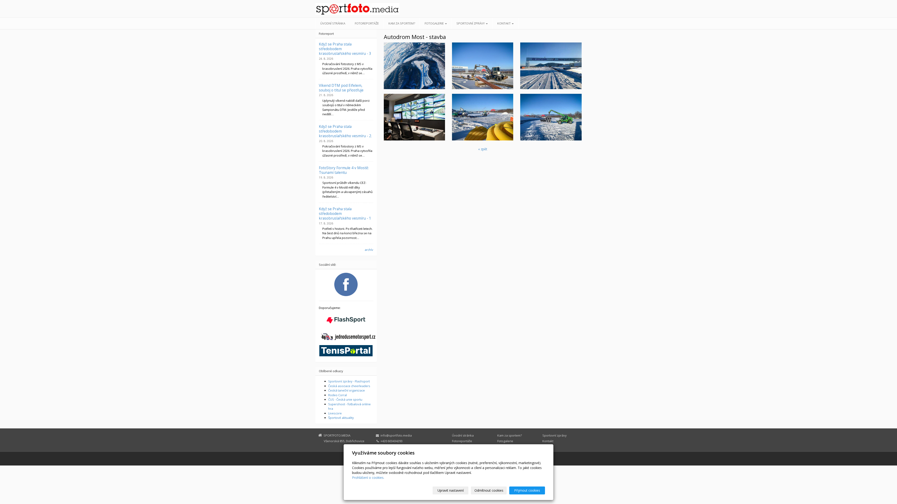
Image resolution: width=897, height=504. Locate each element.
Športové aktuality (341, 418)
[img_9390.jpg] (482, 65)
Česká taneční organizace (346, 390)
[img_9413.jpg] (550, 65)
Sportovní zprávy (470, 23)
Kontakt (504, 23)
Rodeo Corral (337, 395)
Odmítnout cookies (488, 490)
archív (369, 250)
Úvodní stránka (332, 23)
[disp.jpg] (414, 117)
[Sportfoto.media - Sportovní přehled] (357, 9)
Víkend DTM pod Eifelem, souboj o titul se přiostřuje (341, 88)
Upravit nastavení (451, 490)
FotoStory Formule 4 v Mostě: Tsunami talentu (344, 170)
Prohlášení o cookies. (368, 477)
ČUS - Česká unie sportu (345, 399)
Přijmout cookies (527, 490)
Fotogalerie (435, 23)
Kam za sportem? (401, 23)
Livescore (335, 413)
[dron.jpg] (414, 65)
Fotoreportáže (367, 23)
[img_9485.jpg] (482, 117)
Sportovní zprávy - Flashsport (349, 381)
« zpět (482, 149)
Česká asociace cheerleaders (349, 386)
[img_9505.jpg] (550, 117)
